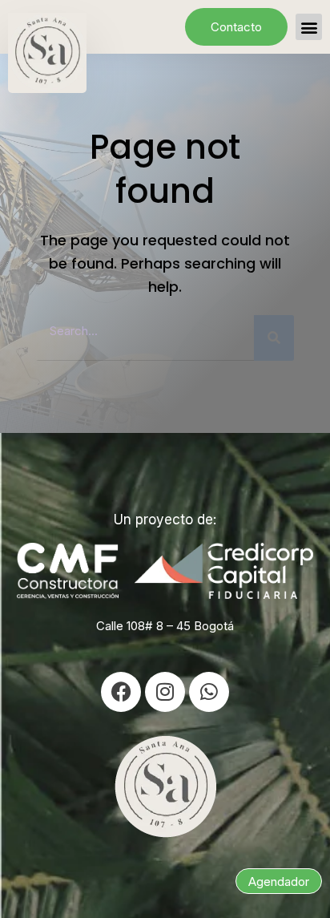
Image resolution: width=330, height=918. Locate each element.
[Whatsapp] (209, 692)
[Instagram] (165, 692)
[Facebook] (121, 692)
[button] (309, 27)
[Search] (274, 338)
